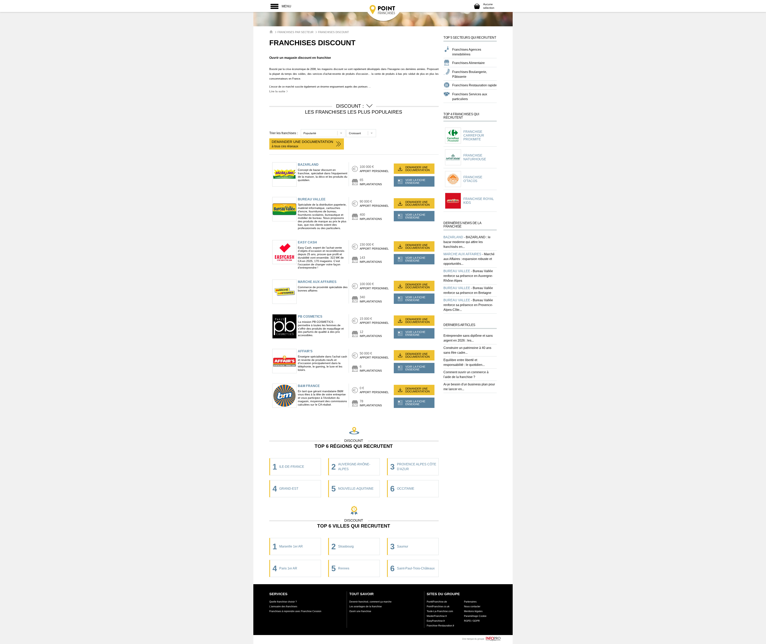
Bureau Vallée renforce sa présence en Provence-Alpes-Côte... (468, 304)
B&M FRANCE (309, 386)
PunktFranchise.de (437, 601)
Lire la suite (277, 91)
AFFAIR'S (305, 351)
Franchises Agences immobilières (466, 52)
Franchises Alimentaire (468, 63)
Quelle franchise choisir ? (283, 601)
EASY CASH (307, 242)
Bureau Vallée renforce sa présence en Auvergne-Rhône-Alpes (468, 275)
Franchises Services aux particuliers (469, 97)
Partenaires (470, 601)
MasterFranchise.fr (437, 616)
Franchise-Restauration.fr (440, 625)
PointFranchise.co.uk (438, 606)
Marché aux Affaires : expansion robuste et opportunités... (469, 258)
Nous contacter (472, 606)
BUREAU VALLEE (312, 199)
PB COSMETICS (310, 316)
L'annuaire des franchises (283, 606)
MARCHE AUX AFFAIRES (317, 282)
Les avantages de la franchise (365, 606)
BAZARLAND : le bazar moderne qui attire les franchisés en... (467, 241)
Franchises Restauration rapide (474, 85)
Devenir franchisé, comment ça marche (370, 601)
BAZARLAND (308, 164)
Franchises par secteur (295, 32)
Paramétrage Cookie (475, 616)
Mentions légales (473, 611)
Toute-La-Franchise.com (440, 611)
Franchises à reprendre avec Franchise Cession (295, 611)
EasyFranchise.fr (436, 620)
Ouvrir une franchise (360, 611)
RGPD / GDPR (472, 620)
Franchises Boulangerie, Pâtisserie (469, 74)
